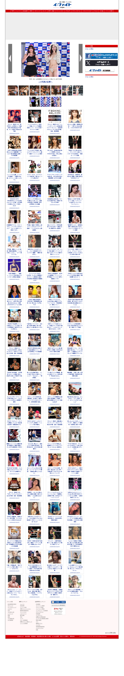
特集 (37, 629)
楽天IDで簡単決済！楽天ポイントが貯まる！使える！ (58, 613)
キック (44, 11)
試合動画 (38, 604)
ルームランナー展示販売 (58, 605)
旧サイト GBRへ (64, 636)
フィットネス (59, 11)
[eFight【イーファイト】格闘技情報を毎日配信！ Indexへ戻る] (62, 5)
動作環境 (27, 636)
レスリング (10, 613)
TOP (13, 11)
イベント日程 (108, 11)
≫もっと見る (89, 49)
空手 (9, 610)
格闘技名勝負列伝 (24, 610)
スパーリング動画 (40, 605)
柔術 (9, 617)
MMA (31, 11)
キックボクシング (12, 607)
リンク (21, 618)
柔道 (9, 615)
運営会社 (72, 636)
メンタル (38, 624)
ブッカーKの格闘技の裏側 (42, 618)
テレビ (96, 11)
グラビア (67, 11)
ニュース (18, 11)
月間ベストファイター (25, 608)
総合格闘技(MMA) (12, 604)
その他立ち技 (11, 612)
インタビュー (39, 615)
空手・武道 (51, 11)
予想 (21, 617)
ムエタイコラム (39, 628)
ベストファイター (87, 11)
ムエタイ (10, 608)
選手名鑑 (22, 615)
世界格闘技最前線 (40, 626)
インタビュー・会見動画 (42, 610)
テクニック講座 (39, 607)
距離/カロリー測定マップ (26, 621)
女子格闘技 (10, 620)
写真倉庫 (38, 613)
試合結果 (25, 11)
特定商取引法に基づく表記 (44, 636)
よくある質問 (55, 636)
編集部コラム (39, 623)
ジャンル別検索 (24, 623)
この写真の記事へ (45, 82)
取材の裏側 (38, 620)
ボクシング (37, 11)
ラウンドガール (76, 11)
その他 (101, 11)
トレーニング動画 (40, 608)
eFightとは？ (20, 636)
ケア (37, 621)
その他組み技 (11, 618)
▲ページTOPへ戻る (110, 632)
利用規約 (33, 636)
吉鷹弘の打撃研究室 (41, 617)
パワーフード (23, 613)
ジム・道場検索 (24, 620)
